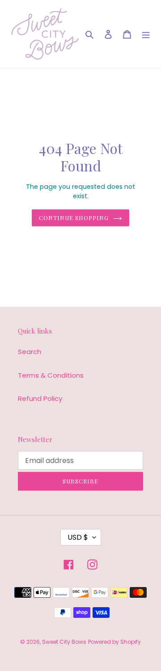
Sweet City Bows (64, 642)
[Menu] (145, 34)
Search (29, 351)
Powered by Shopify (114, 642)
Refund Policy (40, 398)
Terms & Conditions (51, 375)
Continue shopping (74, 217)
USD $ (78, 537)
